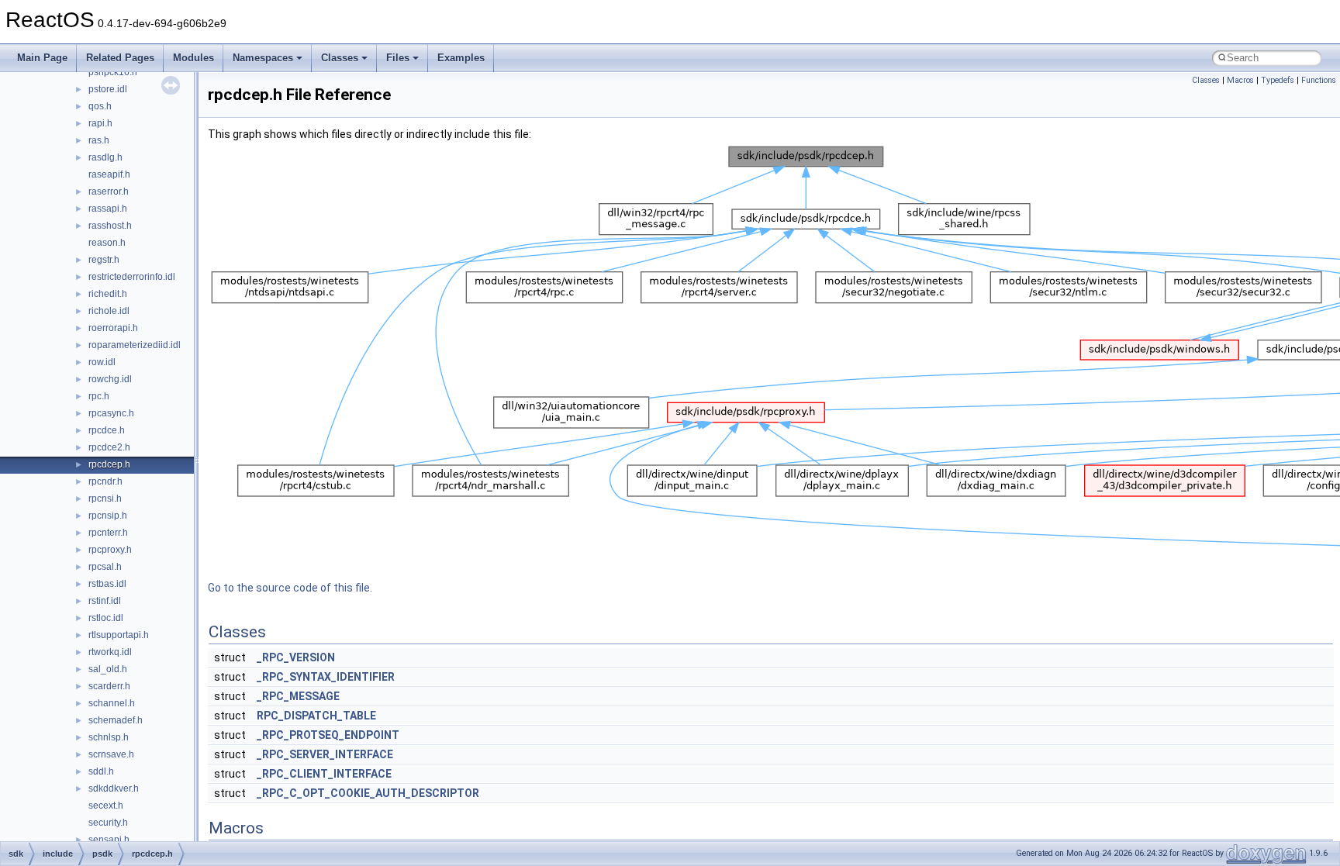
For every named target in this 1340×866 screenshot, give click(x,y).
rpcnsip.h (107, 515)
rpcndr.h (105, 481)
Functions (1318, 80)
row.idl (102, 362)
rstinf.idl (104, 600)
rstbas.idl (107, 583)
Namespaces (263, 58)
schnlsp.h (108, 737)
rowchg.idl (110, 379)
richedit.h (107, 293)
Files (397, 58)
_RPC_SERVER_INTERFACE (325, 754)
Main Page (42, 58)
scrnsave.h (111, 754)
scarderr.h (109, 686)
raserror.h (108, 191)
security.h (108, 822)
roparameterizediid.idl (134, 345)
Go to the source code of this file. (290, 587)
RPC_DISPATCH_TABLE (316, 715)
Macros (1240, 80)
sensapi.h (109, 839)
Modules (193, 58)
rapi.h (100, 123)
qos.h (100, 106)
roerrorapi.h (113, 328)
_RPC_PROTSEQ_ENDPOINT (328, 735)
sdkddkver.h (113, 788)
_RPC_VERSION (296, 657)
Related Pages (120, 58)
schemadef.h (115, 720)
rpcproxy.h (110, 549)
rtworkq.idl (110, 652)
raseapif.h (109, 174)
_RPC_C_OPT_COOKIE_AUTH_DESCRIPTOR (368, 793)
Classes (339, 58)
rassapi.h (107, 208)
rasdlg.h (105, 157)
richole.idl (109, 310)
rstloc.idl (105, 617)
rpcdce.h (106, 430)
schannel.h (111, 703)
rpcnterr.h (108, 532)
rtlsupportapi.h (118, 635)
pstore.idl (107, 89)
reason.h (107, 242)
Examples (461, 58)
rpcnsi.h (105, 498)
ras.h (98, 140)
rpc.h (98, 396)
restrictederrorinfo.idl (131, 276)
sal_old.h (107, 669)
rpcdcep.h (109, 464)
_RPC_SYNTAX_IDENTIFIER (326, 677)
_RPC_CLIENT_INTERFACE (324, 774)
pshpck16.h (112, 72)
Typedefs (1277, 80)
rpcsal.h (105, 566)
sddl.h (101, 771)
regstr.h (103, 259)
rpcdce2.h (109, 447)
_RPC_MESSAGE (298, 696)
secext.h (105, 805)
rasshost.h (110, 225)
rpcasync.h (111, 413)
